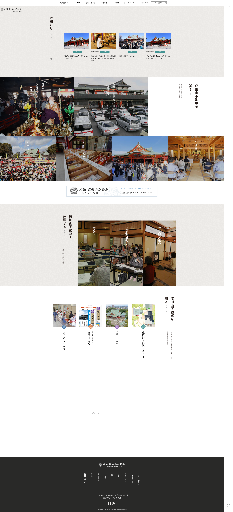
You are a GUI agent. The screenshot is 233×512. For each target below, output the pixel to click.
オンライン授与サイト (158, 3)
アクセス (131, 3)
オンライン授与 (139, 478)
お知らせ (118, 3)
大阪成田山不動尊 (135, 192)
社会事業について (132, 479)
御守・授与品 (90, 3)
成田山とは (64, 3)
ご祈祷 (77, 3)
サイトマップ (125, 477)
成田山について (85, 478)
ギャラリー (97, 413)
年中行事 (104, 3)
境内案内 (145, 3)
